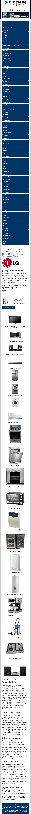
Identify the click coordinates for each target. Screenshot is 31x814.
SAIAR (5, 161)
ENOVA (5, 228)
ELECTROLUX (7, 27)
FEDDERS (6, 120)
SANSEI (5, 84)
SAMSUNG (6, 58)
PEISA (5, 212)
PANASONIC (7, 61)
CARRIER (6, 99)
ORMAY (5, 202)
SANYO (5, 30)
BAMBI (5, 223)
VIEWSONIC (7, 79)
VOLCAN (6, 192)
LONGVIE (6, 138)
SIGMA (5, 169)
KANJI (5, 210)
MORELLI (6, 148)
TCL (4, 74)
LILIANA (5, 135)
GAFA (5, 125)
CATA (5, 207)
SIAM (4, 166)
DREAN (5, 104)
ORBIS (5, 151)
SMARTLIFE (7, 236)
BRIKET (5, 230)
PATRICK (6, 153)
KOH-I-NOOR (7, 133)
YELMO (5, 182)
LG (4, 63)
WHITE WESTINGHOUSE (11, 45)
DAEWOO (6, 48)
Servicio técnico (8, 307)
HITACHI (5, 38)
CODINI (5, 233)
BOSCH (5, 94)
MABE (5, 140)
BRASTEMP (6, 92)
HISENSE (6, 66)
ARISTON (6, 194)
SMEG (5, 174)
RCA (4, 76)
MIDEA (5, 146)
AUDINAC (6, 56)
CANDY (5, 97)
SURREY (6, 71)
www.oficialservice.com (8, 804)
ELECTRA (6, 107)
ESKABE (6, 112)
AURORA (6, 200)
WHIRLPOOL (7, 25)
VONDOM (6, 187)
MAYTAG (6, 143)
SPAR (5, 220)
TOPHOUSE (7, 81)
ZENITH (5, 50)
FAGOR (5, 117)
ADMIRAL (6, 89)
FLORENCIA (7, 205)
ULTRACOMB (7, 184)
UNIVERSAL (7, 189)
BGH (4, 22)
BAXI (4, 215)
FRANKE (6, 218)
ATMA (5, 197)
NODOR (5, 225)
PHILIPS (5, 35)
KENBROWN (7, 53)
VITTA (5, 241)
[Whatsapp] (16, 5)
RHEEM (5, 158)
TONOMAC (6, 86)
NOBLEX (6, 40)
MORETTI (6, 238)
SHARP (5, 32)
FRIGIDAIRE (7, 122)
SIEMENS (6, 171)
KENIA (5, 130)
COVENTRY (7, 102)
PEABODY (6, 156)
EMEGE (5, 115)
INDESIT (5, 128)
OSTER (5, 68)
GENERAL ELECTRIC (9, 43)
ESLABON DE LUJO (9, 110)
